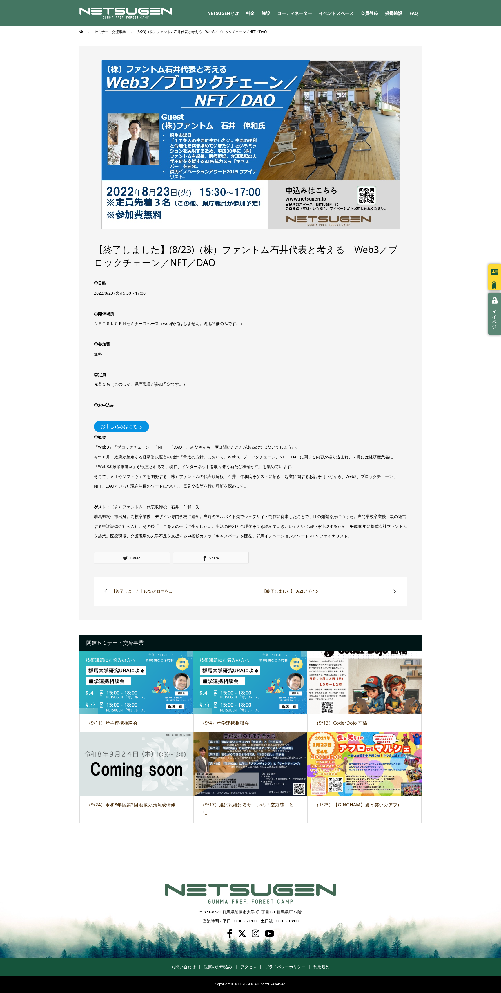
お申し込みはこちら (121, 426)
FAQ (413, 13)
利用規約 (321, 966)
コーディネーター (294, 13)
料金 (250, 13)
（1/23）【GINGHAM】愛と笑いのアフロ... (360, 804)
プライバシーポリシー (285, 966)
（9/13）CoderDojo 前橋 (340, 723)
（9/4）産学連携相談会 (224, 723)
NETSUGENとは (223, 13)
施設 (266, 13)
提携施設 (393, 13)
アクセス (248, 966)
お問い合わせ (183, 966)
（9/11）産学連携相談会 (112, 723)
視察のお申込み (218, 966)
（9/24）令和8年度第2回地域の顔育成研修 (130, 804)
